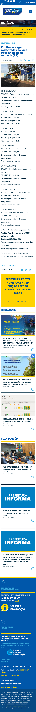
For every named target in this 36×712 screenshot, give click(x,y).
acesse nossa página (9, 687)
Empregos (6, 43)
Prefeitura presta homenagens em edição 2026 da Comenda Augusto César (18, 286)
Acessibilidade (30, 2)
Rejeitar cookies (17, 707)
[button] (30, 11)
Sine (13, 43)
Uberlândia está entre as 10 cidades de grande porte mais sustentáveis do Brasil (18, 421)
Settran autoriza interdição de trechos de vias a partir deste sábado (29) (16, 513)
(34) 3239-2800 (10, 598)
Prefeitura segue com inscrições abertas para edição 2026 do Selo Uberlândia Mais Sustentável (17, 382)
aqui (17, 601)
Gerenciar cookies (7, 707)
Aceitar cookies (26, 707)
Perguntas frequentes (10, 675)
